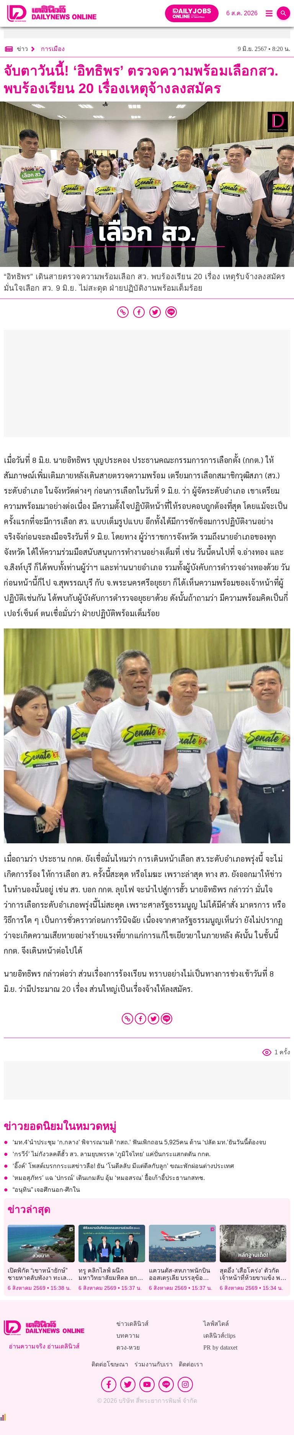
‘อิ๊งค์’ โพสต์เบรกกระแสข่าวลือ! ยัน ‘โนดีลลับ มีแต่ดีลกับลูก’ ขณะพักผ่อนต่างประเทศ (123, 1166)
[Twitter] (153, 1018)
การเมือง (53, 49)
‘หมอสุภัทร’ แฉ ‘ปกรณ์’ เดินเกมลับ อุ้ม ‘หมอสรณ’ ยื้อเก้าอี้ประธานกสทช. (109, 1178)
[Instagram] (185, 1384)
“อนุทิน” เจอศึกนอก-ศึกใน (46, 1189)
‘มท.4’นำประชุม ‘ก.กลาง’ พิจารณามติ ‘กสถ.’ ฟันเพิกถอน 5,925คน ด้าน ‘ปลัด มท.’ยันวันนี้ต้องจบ (139, 1142)
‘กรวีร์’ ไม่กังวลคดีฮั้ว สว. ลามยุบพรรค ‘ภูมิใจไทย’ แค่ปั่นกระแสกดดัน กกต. (112, 1154)
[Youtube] (147, 1384)
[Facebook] (140, 1018)
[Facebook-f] (108, 1384)
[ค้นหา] (283, 13)
